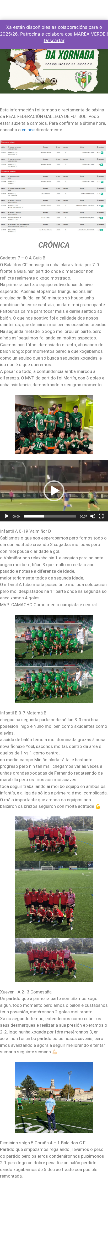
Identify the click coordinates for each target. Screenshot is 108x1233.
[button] (54, 490)
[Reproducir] (6, 516)
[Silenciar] (92, 516)
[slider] (50, 516)
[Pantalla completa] (101, 516)
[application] (54, 490)
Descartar (54, 40)
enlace (29, 129)
